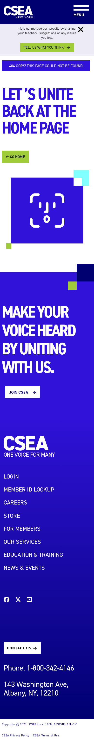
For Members (22, 529)
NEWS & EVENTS (24, 568)
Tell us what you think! (44, 47)
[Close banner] (80, 29)
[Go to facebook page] (6, 600)
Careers (15, 502)
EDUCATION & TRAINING (33, 555)
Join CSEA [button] (19, 392)
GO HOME (17, 156)
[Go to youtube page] (29, 600)
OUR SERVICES (22, 542)
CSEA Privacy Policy (16, 735)
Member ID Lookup (29, 489)
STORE (12, 516)
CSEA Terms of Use (46, 735)
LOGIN (11, 476)
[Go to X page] (18, 600)
